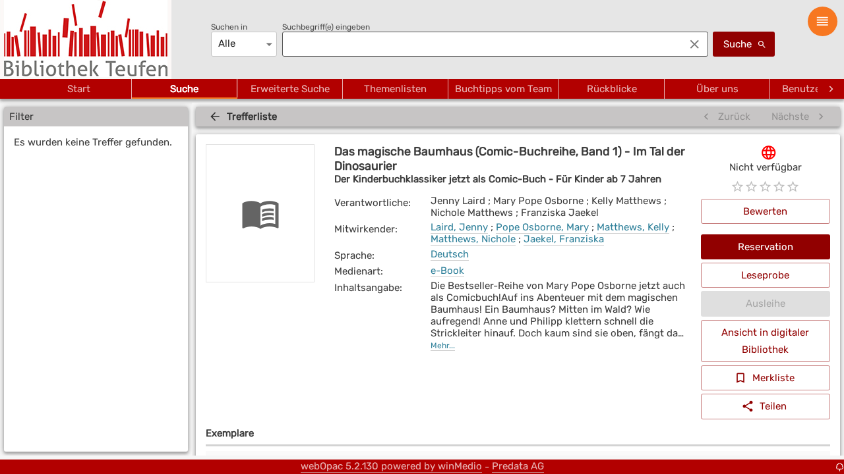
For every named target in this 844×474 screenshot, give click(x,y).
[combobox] (480, 44)
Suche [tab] (184, 89)
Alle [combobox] (226, 43)
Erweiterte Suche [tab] (290, 89)
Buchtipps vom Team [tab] (503, 89)
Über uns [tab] (717, 89)
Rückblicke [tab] (612, 89)
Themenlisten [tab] (395, 89)
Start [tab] (78, 89)
